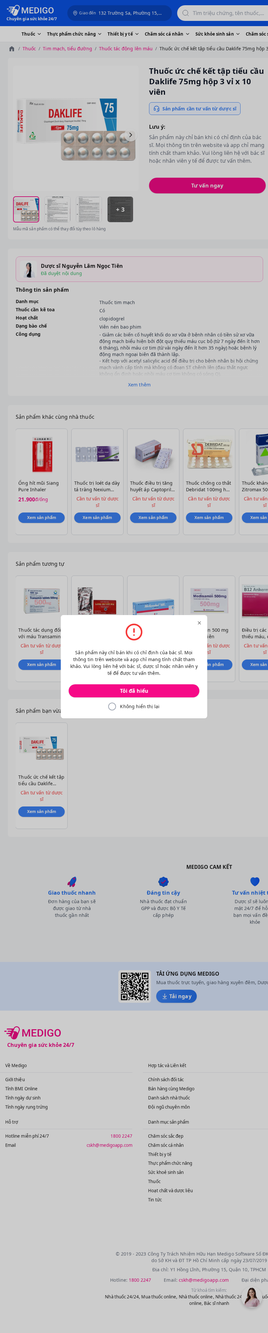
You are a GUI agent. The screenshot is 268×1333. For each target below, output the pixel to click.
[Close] (199, 623)
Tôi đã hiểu (134, 690)
